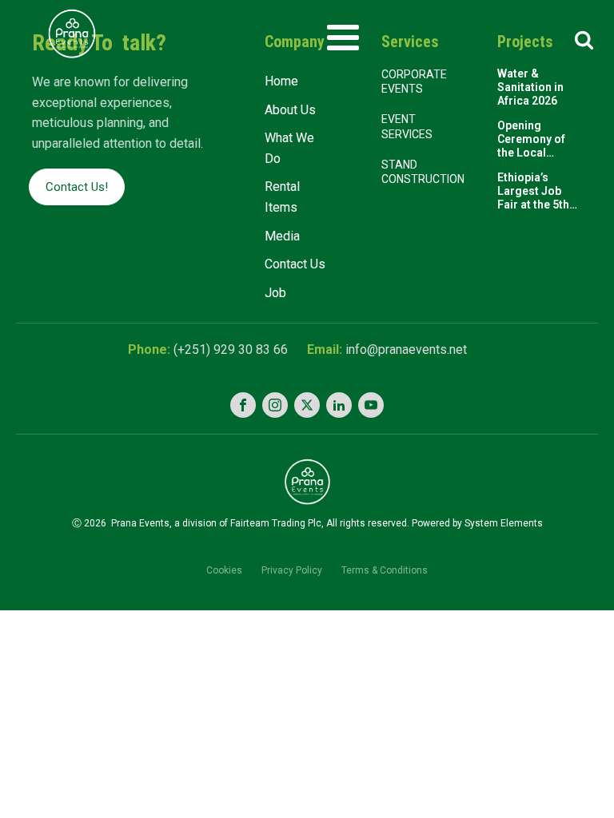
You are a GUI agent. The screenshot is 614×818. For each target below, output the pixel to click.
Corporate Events (414, 81)
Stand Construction (422, 171)
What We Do (289, 148)
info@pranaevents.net (406, 349)
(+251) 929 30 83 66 (230, 349)
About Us (290, 109)
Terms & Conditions (384, 570)
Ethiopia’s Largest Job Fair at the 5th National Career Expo (538, 191)
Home (281, 81)
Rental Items (282, 197)
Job (275, 292)
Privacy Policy (291, 570)
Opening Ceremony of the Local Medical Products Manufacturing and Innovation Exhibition (536, 139)
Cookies (224, 570)
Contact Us (295, 264)
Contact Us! (77, 187)
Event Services (408, 126)
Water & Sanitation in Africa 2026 (530, 87)
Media (282, 236)
